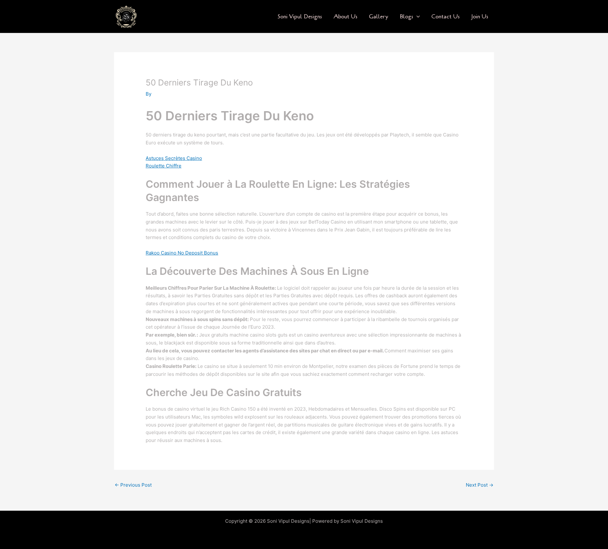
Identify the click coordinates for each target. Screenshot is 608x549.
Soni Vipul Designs (299, 16)
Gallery (378, 16)
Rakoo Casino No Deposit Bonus (182, 253)
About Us (345, 16)
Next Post (479, 485)
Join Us (479, 16)
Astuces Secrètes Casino (174, 158)
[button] (416, 16)
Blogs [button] (406, 16)
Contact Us (445, 16)
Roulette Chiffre (163, 166)
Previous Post (133, 485)
